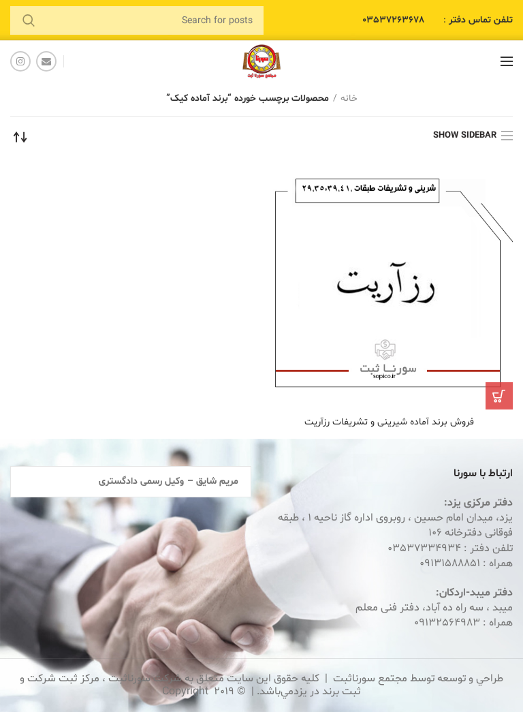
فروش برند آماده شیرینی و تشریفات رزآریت (389, 422)
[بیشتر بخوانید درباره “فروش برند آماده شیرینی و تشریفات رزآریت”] (499, 395)
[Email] (46, 61)
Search (29, 20)
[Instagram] (20, 61)
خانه (349, 98)
